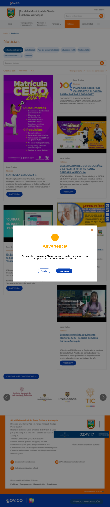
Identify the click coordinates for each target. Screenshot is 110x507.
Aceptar (44, 271)
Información (64, 271)
